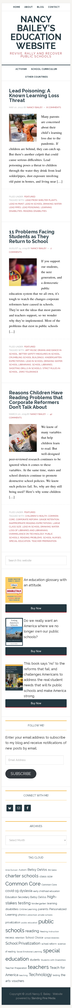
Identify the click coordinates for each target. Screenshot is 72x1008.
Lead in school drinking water (43, 204)
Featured (29, 196)
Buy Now (36, 608)
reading (32, 931)
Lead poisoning (31, 207)
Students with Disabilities (53, 960)
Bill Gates (52, 870)
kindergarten (39, 903)
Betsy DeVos (37, 869)
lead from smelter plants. (41, 200)
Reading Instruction (49, 931)
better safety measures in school (39, 354)
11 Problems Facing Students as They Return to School (31, 236)
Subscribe (21, 773)
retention (20, 937)
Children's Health (36, 516)
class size (46, 876)
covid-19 (12, 891)
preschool (32, 915)
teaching (23, 975)
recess (9, 937)
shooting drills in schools (25, 368)
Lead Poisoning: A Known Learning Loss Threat (34, 95)
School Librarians (20, 364)
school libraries (42, 364)
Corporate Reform (27, 519)
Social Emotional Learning (29, 951)
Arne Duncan (11, 870)
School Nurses (52, 537)
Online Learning (28, 909)
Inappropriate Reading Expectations (30, 523)
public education (29, 923)
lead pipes (15, 207)
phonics (22, 914)
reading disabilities (35, 211)
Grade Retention (49, 519)
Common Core (23, 884)
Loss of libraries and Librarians (28, 530)
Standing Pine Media (43, 998)
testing (56, 975)
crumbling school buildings (26, 357)
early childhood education (46, 891)
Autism (23, 869)
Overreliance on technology (26, 534)
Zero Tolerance (28, 371)
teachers (38, 967)
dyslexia (26, 891)
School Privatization (22, 943)
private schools (45, 915)
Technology (40, 974)
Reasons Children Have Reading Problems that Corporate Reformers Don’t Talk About (36, 400)
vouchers (18, 981)
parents (43, 909)
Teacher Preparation (44, 541)
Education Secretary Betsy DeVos (25, 897)
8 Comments (54, 107)
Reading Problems (31, 537)
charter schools (22, 875)
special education (19, 541)
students (35, 959)
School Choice (34, 937)
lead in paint (16, 204)
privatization (12, 922)
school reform (49, 943)
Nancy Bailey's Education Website (35, 32)
